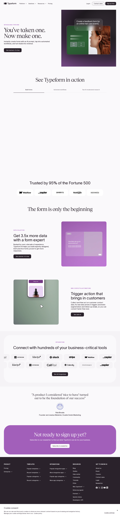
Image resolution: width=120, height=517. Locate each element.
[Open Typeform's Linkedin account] (107, 488)
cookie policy (38, 513)
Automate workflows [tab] (60, 89)
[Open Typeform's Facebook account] (97, 488)
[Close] (117, 510)
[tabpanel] (60, 132)
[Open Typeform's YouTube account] (105, 488)
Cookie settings (109, 513)
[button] (23, 3)
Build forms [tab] (28, 89)
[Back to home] (10, 4)
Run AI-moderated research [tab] (91, 89)
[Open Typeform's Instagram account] (102, 488)
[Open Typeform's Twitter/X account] (99, 488)
